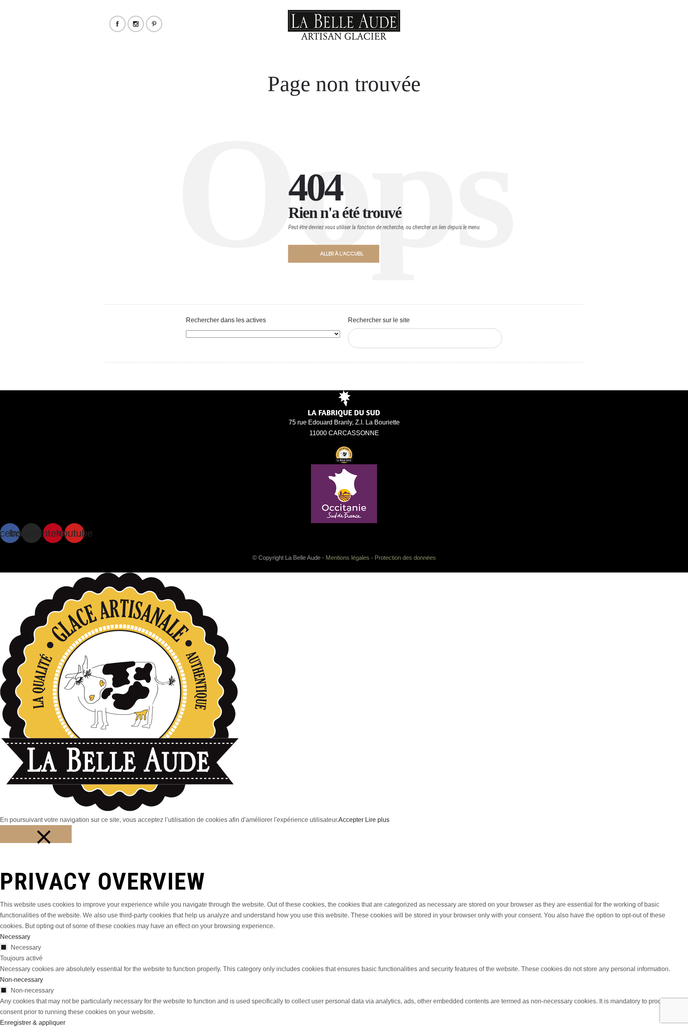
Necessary (26, 947)
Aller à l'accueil (342, 253)
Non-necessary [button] (21, 979)
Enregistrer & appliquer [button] (32, 1022)
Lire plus (377, 819)
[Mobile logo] (119, 809)
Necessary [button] (15, 936)
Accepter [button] (351, 819)
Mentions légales (347, 557)
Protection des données (405, 557)
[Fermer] (36, 834)
